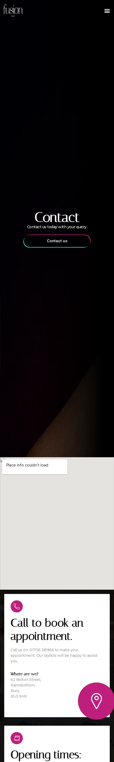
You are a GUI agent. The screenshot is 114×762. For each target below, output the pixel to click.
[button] (107, 10)
